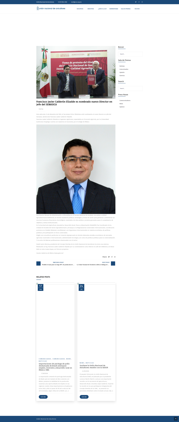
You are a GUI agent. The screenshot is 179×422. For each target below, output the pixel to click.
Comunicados (45, 359)
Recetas (137, 8)
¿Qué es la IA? (102, 8)
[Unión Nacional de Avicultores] (50, 8)
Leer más (43, 397)
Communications (125, 100)
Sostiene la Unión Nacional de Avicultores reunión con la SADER (94, 366)
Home (63, 32)
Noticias (43, 361)
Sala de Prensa (125, 8)
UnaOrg (41, 109)
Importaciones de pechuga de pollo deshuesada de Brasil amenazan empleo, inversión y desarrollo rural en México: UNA (55, 367)
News (68, 359)
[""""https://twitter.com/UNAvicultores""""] (135, 2)
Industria (91, 8)
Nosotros (80, 8)
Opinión (122, 72)
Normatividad (114, 8)
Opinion (122, 107)
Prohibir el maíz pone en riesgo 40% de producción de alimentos (59, 263)
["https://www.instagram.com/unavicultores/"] (142, 2)
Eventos (122, 75)
